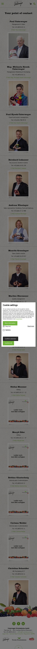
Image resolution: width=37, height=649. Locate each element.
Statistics (8, 330)
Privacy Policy (18, 319)
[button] (31, 326)
